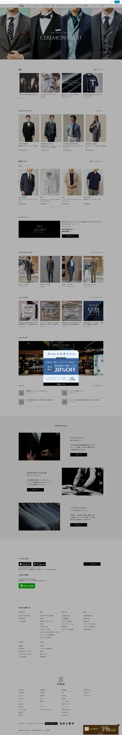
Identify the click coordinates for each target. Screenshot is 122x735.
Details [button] (14, 1)
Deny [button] (111, 1)
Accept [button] (117, 1)
